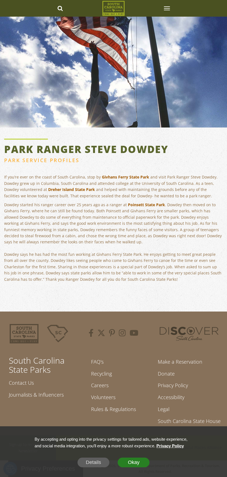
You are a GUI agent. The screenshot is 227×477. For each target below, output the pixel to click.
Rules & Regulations (113, 409)
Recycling (101, 373)
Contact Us (21, 382)
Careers (100, 385)
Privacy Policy (173, 385)
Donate (166, 373)
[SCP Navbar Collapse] (166, 8)
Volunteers (103, 397)
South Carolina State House (189, 421)
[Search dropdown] (60, 8)
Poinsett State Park (146, 204)
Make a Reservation (180, 361)
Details (93, 462)
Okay (134, 462)
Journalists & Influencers (36, 394)
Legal (163, 409)
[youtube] (134, 333)
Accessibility (171, 397)
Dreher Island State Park (71, 189)
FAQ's (97, 361)
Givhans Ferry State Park (125, 177)
